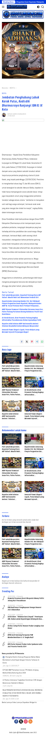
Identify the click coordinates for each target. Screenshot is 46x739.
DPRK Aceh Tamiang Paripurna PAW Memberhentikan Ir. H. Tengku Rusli (20, 636)
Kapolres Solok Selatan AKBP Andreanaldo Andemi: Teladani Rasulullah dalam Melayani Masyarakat (20, 325)
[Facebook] (16, 721)
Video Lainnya (17, 702)
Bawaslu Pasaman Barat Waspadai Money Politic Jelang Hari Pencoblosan (26, 599)
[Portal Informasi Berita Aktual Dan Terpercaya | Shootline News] (16, 7)
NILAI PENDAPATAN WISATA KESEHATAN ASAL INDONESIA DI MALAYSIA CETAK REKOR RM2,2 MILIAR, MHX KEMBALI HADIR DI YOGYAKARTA (22, 693)
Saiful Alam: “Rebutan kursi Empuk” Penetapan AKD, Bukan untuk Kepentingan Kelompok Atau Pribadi (25, 618)
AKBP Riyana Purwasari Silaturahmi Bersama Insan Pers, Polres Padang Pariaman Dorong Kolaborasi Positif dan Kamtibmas (22, 311)
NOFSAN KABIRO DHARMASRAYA (16, 114)
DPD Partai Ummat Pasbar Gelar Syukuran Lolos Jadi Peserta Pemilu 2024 (25, 645)
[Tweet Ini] (27, 342)
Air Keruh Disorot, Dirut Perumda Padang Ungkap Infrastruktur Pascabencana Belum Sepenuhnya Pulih (21, 319)
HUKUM (23, 729)
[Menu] (3, 7)
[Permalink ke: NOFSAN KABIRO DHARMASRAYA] (4, 115)
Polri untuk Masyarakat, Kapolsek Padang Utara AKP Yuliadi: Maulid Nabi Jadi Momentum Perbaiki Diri (21, 296)
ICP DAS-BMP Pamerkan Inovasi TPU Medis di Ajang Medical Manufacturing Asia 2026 (20, 671)
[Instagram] (26, 721)
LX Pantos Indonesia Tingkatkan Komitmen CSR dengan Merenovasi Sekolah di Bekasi (22, 681)
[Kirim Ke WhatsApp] (42, 342)
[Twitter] (21, 721)
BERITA (4, 93)
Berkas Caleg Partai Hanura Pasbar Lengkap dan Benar (26, 627)
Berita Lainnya (7, 702)
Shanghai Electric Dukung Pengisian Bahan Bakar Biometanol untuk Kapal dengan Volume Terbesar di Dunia (21, 660)
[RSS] (30, 721)
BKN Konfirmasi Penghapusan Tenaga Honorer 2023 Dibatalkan (24, 608)
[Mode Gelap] (38, 7)
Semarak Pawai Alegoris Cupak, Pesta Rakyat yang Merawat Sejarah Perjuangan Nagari (20, 331)
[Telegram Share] (37, 342)
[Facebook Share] (22, 342)
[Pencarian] (42, 7)
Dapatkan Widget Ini (29, 702)
